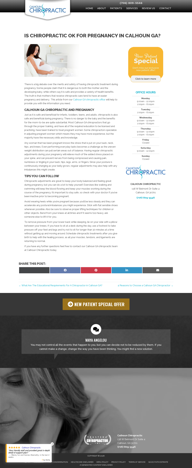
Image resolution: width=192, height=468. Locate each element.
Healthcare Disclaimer (82, 462)
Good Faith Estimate (158, 462)
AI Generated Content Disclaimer (96, 465)
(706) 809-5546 (131, 3)
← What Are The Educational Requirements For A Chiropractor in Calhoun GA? (60, 285)
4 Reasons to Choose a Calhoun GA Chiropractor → (145, 285)
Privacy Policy (118, 462)
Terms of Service (137, 462)
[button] (96, 304)
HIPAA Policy (102, 462)
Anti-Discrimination (58, 462)
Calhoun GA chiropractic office (89, 99)
